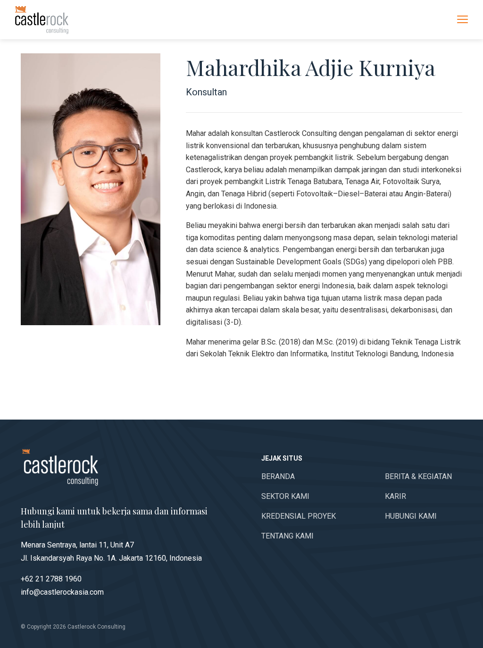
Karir (395, 496)
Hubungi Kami (411, 516)
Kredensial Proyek (298, 516)
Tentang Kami (287, 535)
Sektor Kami (285, 496)
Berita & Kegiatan (418, 476)
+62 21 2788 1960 (51, 578)
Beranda (278, 476)
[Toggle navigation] (462, 19)
